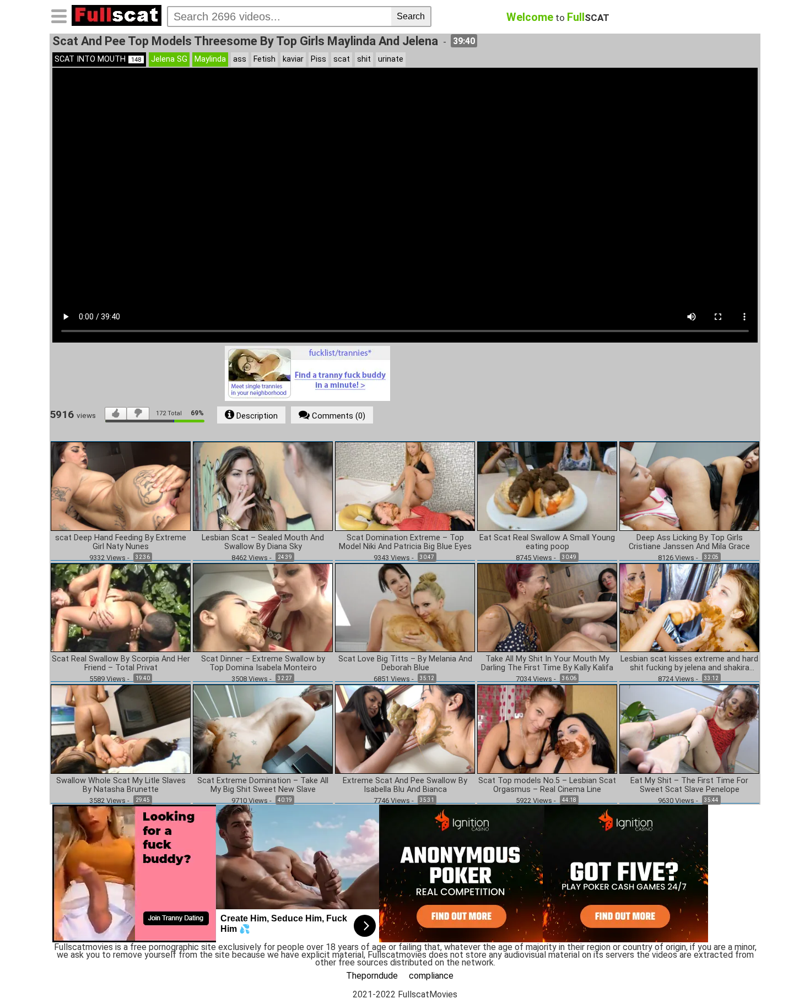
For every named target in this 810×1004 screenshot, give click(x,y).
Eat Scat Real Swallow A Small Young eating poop (547, 542)
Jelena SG (169, 59)
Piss (318, 59)
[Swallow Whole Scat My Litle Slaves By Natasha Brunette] (121, 728)
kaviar (293, 59)
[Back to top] (779, 973)
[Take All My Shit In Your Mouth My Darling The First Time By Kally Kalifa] (547, 607)
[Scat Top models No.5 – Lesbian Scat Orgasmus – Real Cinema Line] (547, 728)
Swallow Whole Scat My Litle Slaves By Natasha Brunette (121, 785)
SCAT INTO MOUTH (98, 59)
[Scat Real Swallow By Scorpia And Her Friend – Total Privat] (121, 607)
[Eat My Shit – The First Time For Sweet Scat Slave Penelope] (689, 728)
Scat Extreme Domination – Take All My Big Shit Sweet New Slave (262, 785)
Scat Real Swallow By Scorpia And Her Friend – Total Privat (121, 663)
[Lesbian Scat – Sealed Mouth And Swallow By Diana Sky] (263, 485)
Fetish (264, 59)
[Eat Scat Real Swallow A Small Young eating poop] (547, 485)
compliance (431, 975)
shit (364, 59)
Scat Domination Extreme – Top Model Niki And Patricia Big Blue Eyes (405, 542)
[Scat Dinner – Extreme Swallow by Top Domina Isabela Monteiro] (263, 607)
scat (341, 59)
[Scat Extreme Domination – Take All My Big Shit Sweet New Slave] (263, 728)
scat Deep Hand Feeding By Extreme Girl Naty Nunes (120, 542)
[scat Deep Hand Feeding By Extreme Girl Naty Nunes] (121, 485)
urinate (390, 59)
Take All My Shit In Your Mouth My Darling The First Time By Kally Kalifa (547, 663)
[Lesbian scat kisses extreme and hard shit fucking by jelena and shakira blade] (689, 607)
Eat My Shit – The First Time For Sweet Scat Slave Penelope (689, 785)
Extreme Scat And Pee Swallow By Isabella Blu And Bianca (405, 785)
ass (239, 59)
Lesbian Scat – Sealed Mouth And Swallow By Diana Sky (263, 542)
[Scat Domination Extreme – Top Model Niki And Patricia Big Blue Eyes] (405, 485)
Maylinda (210, 59)
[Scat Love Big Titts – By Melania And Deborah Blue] (405, 607)
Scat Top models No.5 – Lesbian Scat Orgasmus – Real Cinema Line (547, 785)
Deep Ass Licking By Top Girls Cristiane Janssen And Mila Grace (689, 542)
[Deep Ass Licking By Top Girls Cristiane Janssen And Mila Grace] (689, 485)
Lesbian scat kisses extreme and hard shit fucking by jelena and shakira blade (689, 663)
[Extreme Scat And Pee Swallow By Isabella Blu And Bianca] (405, 728)
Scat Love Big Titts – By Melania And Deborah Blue (405, 663)
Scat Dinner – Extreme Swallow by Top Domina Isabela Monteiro (263, 663)
